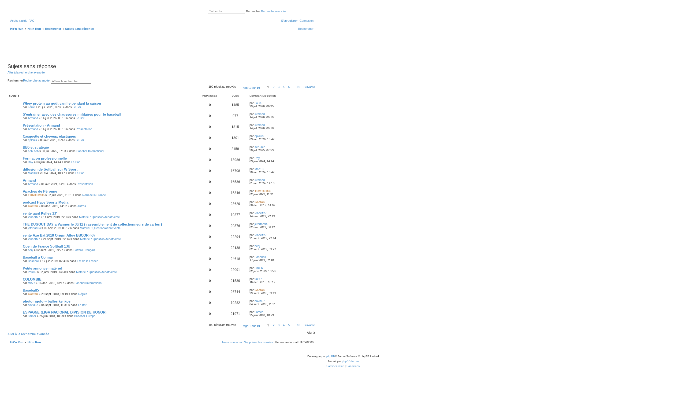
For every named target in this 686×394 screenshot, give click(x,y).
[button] (250, 87)
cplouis (32, 140)
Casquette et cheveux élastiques (49, 136)
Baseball (33, 261)
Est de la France (87, 261)
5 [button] (289, 87)
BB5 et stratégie (36, 147)
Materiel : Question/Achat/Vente (99, 217)
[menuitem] (32, 20)
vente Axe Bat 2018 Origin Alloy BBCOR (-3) (59, 235)
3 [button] (278, 87)
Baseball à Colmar (38, 257)
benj (30, 250)
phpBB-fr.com (350, 361)
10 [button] (298, 87)
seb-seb (33, 151)
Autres (81, 206)
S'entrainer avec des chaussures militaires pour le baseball (72, 114)
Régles (82, 294)
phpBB (330, 356)
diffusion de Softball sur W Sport (50, 169)
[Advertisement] (105, 46)
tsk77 (31, 283)
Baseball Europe (84, 316)
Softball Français (84, 250)
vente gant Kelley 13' (40, 213)
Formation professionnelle (45, 158)
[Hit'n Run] (12, 10)
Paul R (32, 272)
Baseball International (90, 151)
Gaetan (33, 206)
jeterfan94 (34, 228)
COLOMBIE (32, 279)
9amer (32, 316)
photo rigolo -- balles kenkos (46, 301)
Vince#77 (34, 217)
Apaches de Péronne (40, 191)
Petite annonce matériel (42, 268)
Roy (30, 162)
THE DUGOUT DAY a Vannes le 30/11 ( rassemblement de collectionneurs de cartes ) (92, 224)
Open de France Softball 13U (46, 246)
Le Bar (77, 107)
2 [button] (273, 87)
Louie (31, 107)
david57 (33, 305)
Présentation (84, 129)
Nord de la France (94, 195)
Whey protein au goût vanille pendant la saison (62, 103)
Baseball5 (31, 290)
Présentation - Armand (41, 125)
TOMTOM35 (36, 195)
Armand (33, 118)
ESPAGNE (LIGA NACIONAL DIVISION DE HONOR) (64, 312)
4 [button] (284, 87)
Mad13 (32, 173)
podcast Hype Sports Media (45, 202)
